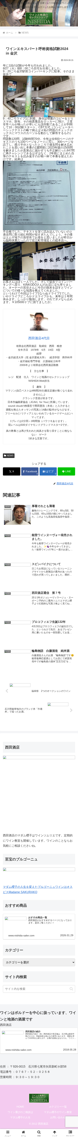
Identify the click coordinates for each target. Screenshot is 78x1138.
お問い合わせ (57, 1117)
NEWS (10, 455)
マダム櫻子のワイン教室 (58, 1112)
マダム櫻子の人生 (20, 1117)
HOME (20, 1106)
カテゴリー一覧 (58, 1106)
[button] (71, 989)
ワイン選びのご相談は (20, 1112)
